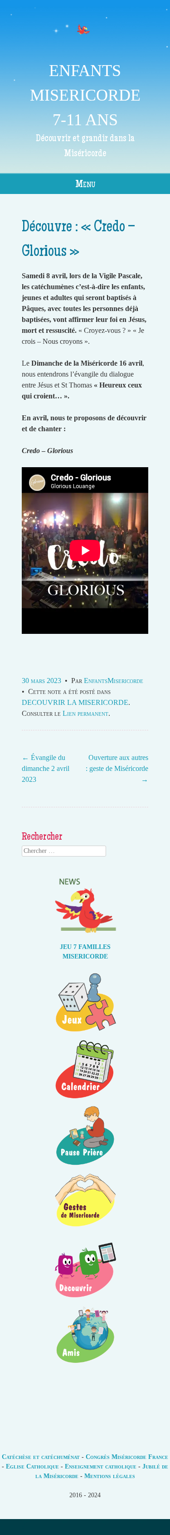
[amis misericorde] (85, 1365)
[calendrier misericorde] (85, 1099)
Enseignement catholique (100, 1466)
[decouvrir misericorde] (85, 1298)
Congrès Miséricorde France (127, 1456)
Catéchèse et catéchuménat (41, 1456)
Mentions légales (109, 1476)
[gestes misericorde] (85, 1232)
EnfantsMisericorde (113, 680)
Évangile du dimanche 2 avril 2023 (45, 768)
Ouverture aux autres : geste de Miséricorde (117, 768)
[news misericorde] (85, 937)
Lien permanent (85, 713)
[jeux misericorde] (85, 1032)
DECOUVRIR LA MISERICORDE (75, 702)
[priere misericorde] (85, 1165)
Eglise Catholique (32, 1466)
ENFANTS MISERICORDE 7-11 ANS (85, 95)
